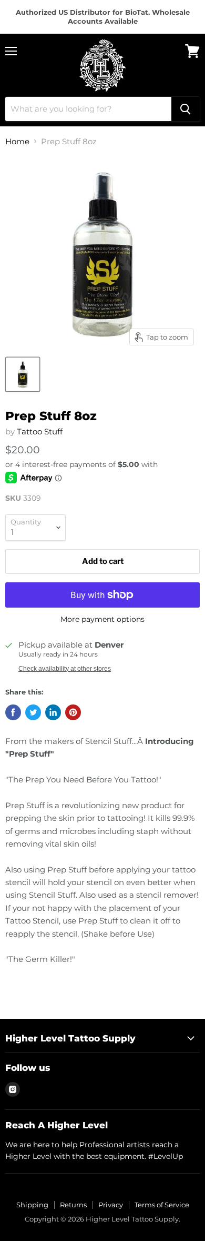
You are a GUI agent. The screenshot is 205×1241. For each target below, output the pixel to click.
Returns (73, 1204)
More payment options (102, 619)
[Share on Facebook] (13, 712)
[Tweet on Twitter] (33, 712)
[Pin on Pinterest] (73, 712)
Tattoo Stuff (40, 431)
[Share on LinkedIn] (53, 712)
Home (17, 141)
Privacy (110, 1204)
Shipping (32, 1204)
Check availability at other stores (64, 668)
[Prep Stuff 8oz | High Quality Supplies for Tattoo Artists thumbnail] (22, 374)
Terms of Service (162, 1204)
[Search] (185, 109)
